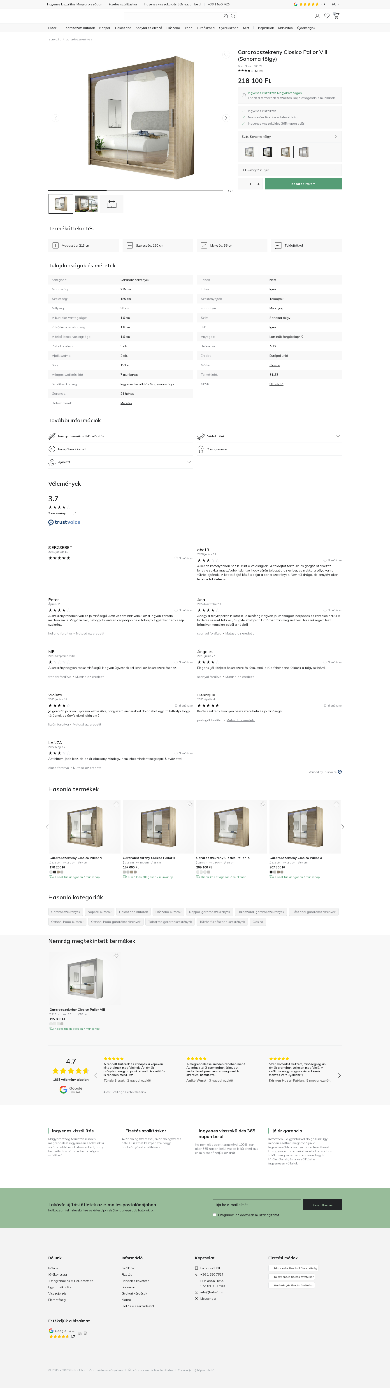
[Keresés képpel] (225, 16)
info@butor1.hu (211, 1292)
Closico (274, 365)
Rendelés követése (135, 1281)
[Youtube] (330, 1370)
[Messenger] (338, 1370)
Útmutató (276, 384)
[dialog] (292, 95)
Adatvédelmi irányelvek (106, 1370)
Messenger (208, 1299)
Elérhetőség (57, 1300)
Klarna (126, 1300)
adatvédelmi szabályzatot (259, 1215)
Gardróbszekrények (79, 39)
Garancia (128, 1287)
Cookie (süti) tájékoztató (196, 1370)
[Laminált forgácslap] (301, 337)
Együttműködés (59, 1287)
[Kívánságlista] (327, 16)
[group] (134, 1072)
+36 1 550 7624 (211, 1274)
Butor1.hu (55, 39)
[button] (317, 16)
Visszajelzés (57, 1293)
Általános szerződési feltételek (150, 1370)
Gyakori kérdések (134, 1293)
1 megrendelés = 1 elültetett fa (70, 1281)
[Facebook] (315, 1370)
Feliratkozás (322, 1205)
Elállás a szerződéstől (138, 1306)
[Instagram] (322, 1370)
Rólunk (53, 1268)
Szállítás (128, 1268)
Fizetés (127, 1274)
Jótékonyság (57, 1274)
